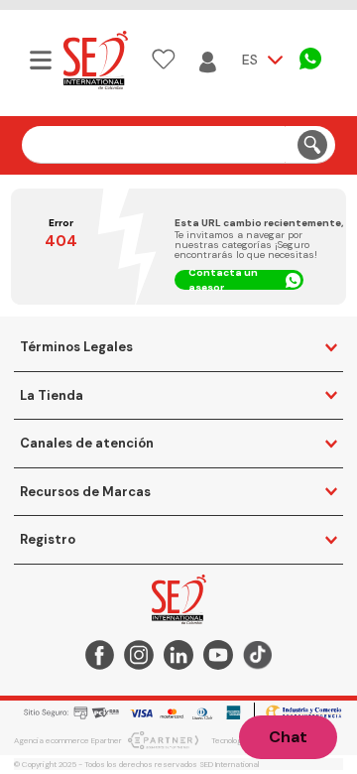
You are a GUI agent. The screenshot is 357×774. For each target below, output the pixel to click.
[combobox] (179, 145)
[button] (38, 60)
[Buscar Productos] (312, 144)
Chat (288, 736)
